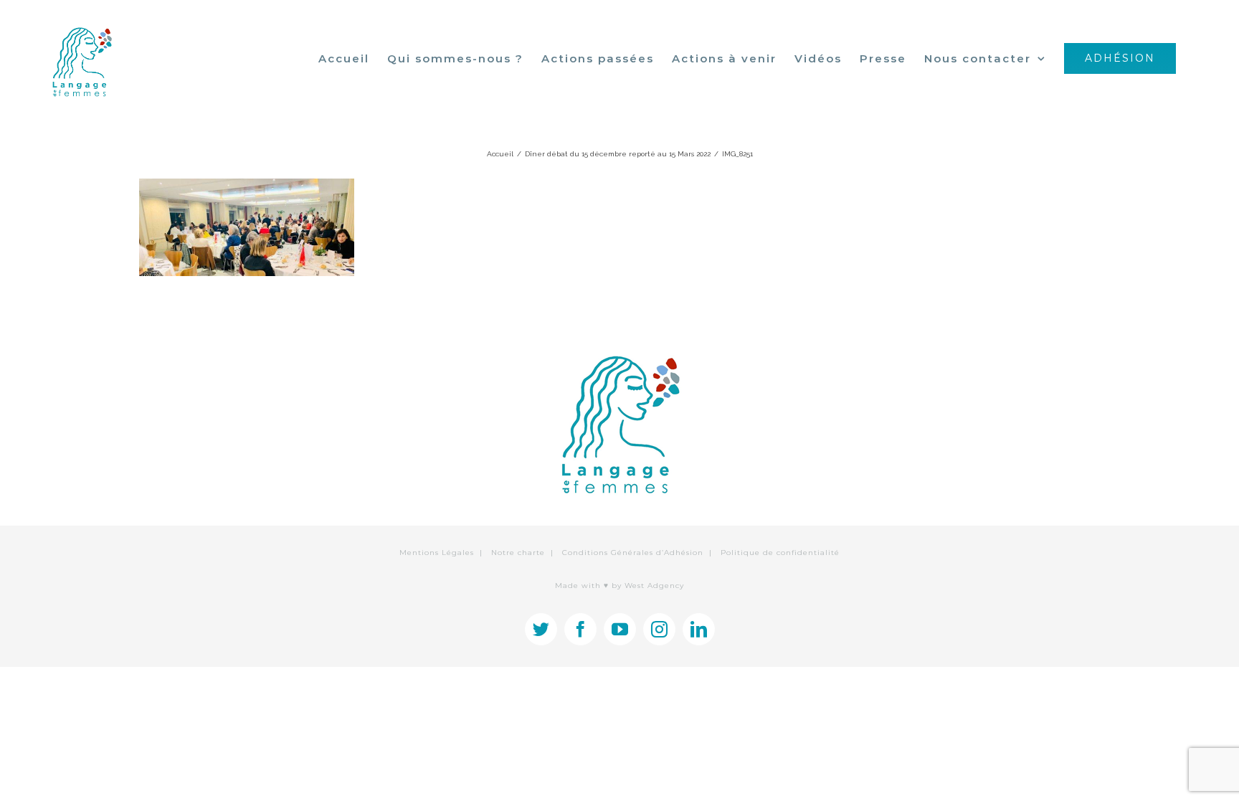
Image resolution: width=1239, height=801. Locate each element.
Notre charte (518, 552)
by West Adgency (648, 585)
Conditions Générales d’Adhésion (632, 552)
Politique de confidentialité (780, 552)
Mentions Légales (436, 552)
